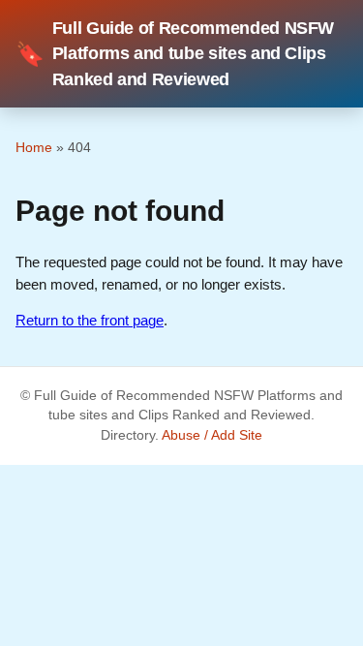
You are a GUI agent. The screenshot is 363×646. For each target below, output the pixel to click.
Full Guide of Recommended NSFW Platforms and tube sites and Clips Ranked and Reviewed (174, 53)
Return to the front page (89, 320)
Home (33, 147)
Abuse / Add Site (212, 435)
